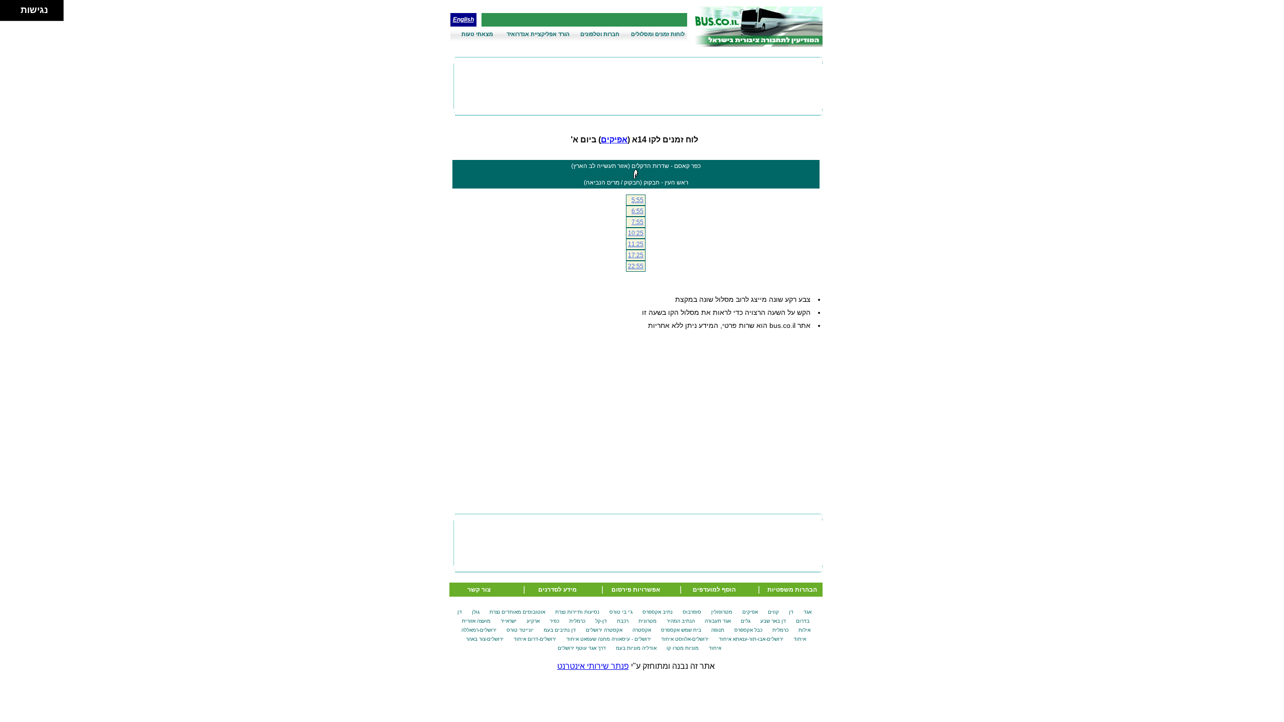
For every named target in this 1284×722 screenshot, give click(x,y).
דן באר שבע (773, 621)
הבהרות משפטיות (792, 589)
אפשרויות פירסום (635, 589)
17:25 (636, 255)
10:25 (636, 233)
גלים (745, 621)
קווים (773, 612)
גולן (475, 612)
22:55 (636, 266)
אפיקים (614, 139)
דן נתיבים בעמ (560, 630)
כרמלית (577, 621)
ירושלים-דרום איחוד (535, 639)
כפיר (554, 621)
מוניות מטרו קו (683, 648)
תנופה (717, 630)
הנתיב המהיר (681, 621)
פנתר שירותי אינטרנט (593, 666)
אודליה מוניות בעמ (636, 648)
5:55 (637, 200)
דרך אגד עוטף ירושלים (582, 648)
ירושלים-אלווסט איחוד (685, 639)
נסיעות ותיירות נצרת (577, 612)
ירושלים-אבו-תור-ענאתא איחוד (751, 639)
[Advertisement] (638, 86)
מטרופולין (721, 612)
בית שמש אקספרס (681, 630)
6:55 (637, 211)
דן (791, 612)
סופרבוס (692, 612)
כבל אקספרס (748, 630)
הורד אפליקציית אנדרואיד (538, 34)
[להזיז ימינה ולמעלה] (13, 8)
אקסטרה (641, 630)
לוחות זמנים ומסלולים (658, 34)
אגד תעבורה (718, 621)
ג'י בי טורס (620, 612)
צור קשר (479, 589)
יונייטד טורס (520, 630)
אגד (808, 612)
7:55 (637, 222)
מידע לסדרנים (557, 589)
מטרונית (647, 621)
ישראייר (509, 621)
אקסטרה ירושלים (604, 630)
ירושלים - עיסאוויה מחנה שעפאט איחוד (608, 639)
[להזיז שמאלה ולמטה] (8, 13)
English (463, 19)
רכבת (622, 621)
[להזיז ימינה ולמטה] (13, 13)
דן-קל (601, 621)
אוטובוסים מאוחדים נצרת (517, 612)
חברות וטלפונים (599, 34)
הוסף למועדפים (714, 589)
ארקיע (533, 621)
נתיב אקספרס (658, 612)
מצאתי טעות (477, 34)
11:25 (636, 244)
